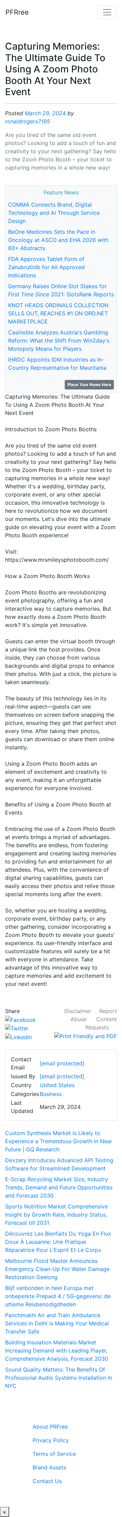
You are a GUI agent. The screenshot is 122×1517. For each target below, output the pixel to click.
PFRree (17, 12)
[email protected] (62, 1076)
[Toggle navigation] (107, 12)
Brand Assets (49, 1467)
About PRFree (50, 1426)
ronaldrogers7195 (27, 121)
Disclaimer (77, 1011)
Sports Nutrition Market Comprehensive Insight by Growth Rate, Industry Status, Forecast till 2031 (56, 1214)
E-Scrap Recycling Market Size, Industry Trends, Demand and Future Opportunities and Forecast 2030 (59, 1187)
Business (51, 1094)
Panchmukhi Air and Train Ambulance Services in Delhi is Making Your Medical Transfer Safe (57, 1323)
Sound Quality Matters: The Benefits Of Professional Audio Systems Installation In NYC (58, 1377)
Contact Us (47, 1481)
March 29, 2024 (45, 113)
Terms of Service (54, 1453)
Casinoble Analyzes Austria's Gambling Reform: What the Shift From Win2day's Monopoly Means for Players (58, 340)
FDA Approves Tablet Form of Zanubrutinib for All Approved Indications (46, 267)
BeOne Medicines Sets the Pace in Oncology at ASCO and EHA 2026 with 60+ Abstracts (58, 239)
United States (57, 1085)
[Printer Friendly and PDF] (85, 1035)
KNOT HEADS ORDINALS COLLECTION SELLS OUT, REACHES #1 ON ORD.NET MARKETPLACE (58, 313)
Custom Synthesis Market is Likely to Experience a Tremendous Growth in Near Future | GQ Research (58, 1141)
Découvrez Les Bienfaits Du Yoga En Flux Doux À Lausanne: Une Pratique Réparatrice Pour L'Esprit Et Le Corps (58, 1241)
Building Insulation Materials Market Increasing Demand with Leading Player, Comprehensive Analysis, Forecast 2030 (56, 1350)
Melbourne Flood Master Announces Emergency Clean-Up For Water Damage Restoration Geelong (57, 1268)
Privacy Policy (51, 1440)
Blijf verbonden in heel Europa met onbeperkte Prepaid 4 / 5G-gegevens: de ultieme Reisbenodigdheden (57, 1296)
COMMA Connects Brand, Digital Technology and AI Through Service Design (54, 212)
